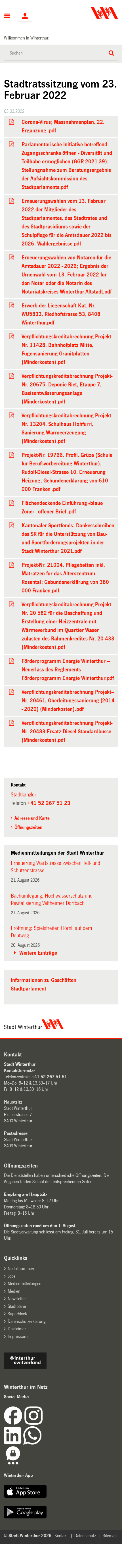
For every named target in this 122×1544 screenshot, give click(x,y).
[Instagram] (33, 1423)
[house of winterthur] (25, 1367)
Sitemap (110, 1535)
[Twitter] (43, 1423)
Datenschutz (85, 1535)
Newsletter (17, 1298)
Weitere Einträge (38, 953)
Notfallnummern (21, 1268)
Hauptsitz (13, 1102)
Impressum (18, 1336)
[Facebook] (14, 1423)
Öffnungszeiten (28, 827)
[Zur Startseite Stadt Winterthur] (34, 1027)
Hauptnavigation (7, 16)
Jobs (12, 1276)
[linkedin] (13, 1443)
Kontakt (61, 1535)
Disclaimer (17, 1328)
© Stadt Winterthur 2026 (27, 1535)
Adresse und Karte (32, 818)
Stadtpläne (17, 1306)
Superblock (17, 1313)
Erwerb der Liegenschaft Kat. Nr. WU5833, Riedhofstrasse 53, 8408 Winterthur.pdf (61, 314)
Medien (14, 1291)
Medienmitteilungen (24, 1283)
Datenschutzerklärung (26, 1321)
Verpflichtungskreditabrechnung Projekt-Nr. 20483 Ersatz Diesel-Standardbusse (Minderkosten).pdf (67, 731)
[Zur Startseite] (90, 13)
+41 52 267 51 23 (48, 803)
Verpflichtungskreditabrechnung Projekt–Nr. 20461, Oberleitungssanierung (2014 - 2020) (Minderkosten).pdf (68, 700)
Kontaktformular (19, 1070)
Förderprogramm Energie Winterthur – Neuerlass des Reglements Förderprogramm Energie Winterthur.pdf (68, 669)
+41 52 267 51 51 (49, 1076)
